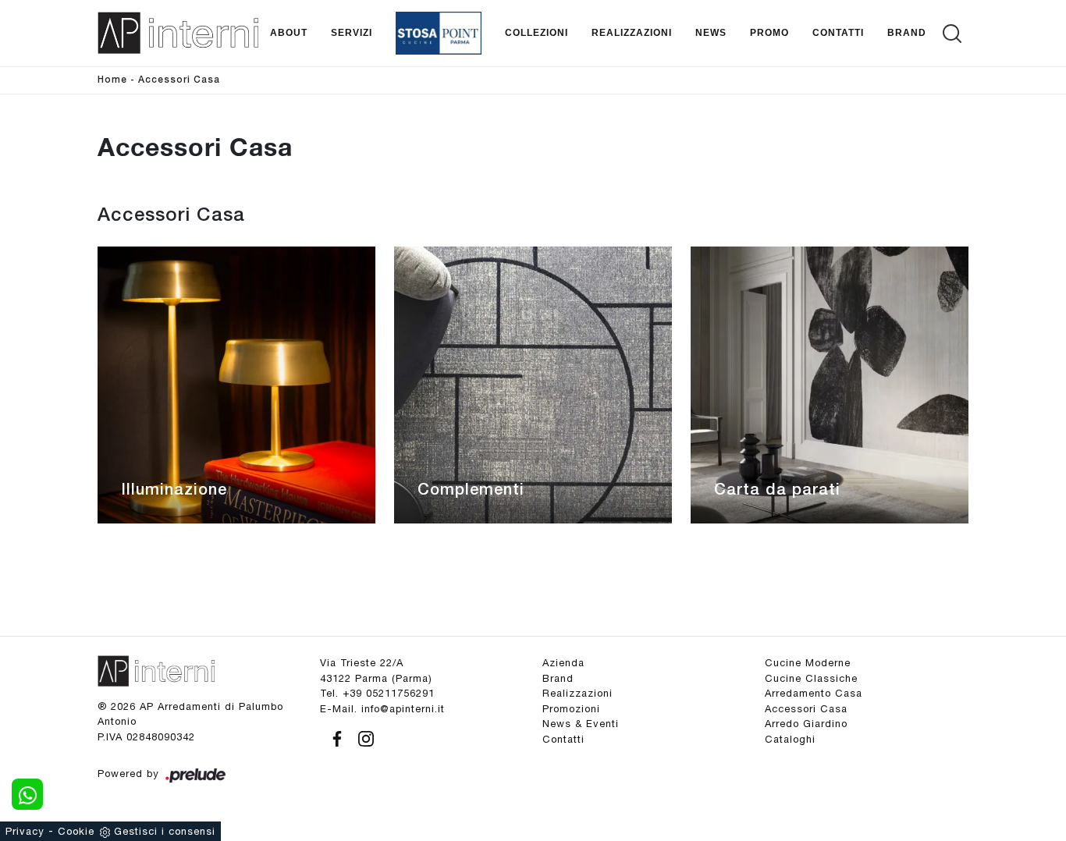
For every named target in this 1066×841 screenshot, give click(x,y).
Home (112, 80)
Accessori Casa (179, 80)
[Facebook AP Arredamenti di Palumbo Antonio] (334, 736)
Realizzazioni (632, 32)
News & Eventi (580, 723)
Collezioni (536, 32)
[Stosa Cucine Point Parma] (438, 33)
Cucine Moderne (808, 663)
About (288, 32)
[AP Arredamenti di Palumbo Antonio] (178, 33)
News (711, 32)
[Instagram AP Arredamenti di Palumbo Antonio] (361, 736)
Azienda (563, 663)
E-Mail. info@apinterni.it (382, 709)
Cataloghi (790, 739)
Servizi (351, 32)
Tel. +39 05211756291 (377, 693)
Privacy (24, 831)
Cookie (76, 831)
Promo (769, 32)
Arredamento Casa (813, 693)
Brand (906, 32)
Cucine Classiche (811, 678)
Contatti (838, 32)
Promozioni (571, 709)
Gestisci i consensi (164, 831)
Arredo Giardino (806, 723)
